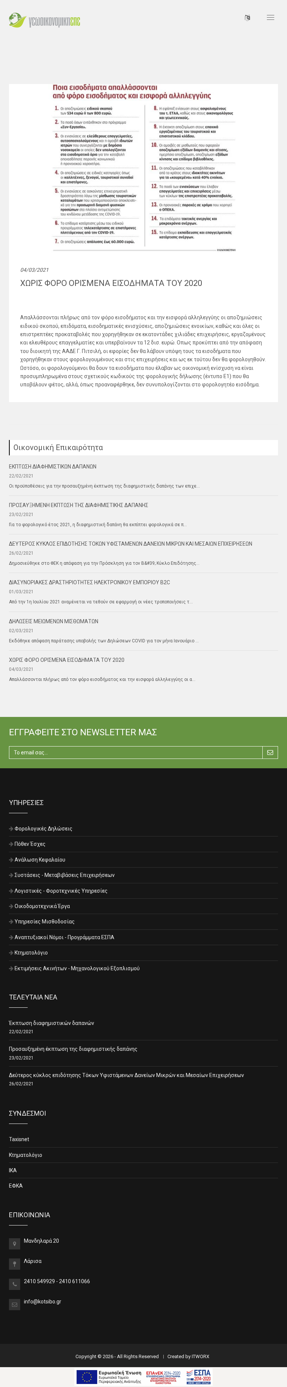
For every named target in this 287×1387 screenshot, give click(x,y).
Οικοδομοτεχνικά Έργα (42, 906)
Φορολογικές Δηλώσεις (43, 829)
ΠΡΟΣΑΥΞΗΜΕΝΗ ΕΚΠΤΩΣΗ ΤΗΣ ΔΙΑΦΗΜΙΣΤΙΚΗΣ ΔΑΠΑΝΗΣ (78, 505)
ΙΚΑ (13, 1170)
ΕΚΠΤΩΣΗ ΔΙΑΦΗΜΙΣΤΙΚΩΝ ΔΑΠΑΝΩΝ (52, 467)
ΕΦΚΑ (16, 1186)
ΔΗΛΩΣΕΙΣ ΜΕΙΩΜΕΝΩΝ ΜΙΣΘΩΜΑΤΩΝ (53, 621)
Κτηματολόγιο (31, 953)
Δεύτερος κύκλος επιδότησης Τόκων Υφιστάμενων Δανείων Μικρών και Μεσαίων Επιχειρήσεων (126, 1075)
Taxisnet (19, 1139)
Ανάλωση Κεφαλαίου (40, 860)
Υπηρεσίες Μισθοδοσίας (45, 922)
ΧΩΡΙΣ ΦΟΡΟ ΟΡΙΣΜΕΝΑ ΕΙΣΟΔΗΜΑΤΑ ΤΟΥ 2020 (66, 660)
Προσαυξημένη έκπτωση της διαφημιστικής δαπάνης (73, 1049)
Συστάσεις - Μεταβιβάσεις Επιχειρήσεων (65, 875)
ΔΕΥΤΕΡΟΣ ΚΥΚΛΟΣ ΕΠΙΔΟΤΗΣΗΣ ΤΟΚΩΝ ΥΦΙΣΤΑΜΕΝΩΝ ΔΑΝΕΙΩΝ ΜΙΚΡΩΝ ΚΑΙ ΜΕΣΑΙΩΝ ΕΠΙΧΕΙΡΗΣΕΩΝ (130, 544)
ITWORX (200, 1356)
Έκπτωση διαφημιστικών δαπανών (51, 1023)
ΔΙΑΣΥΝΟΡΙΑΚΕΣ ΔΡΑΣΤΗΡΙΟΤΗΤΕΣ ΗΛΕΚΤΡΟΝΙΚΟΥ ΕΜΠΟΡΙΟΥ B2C (89, 582)
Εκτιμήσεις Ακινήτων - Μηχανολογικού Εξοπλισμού (77, 968)
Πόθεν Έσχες (30, 844)
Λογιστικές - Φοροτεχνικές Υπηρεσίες (61, 891)
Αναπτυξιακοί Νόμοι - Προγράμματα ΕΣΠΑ (64, 937)
